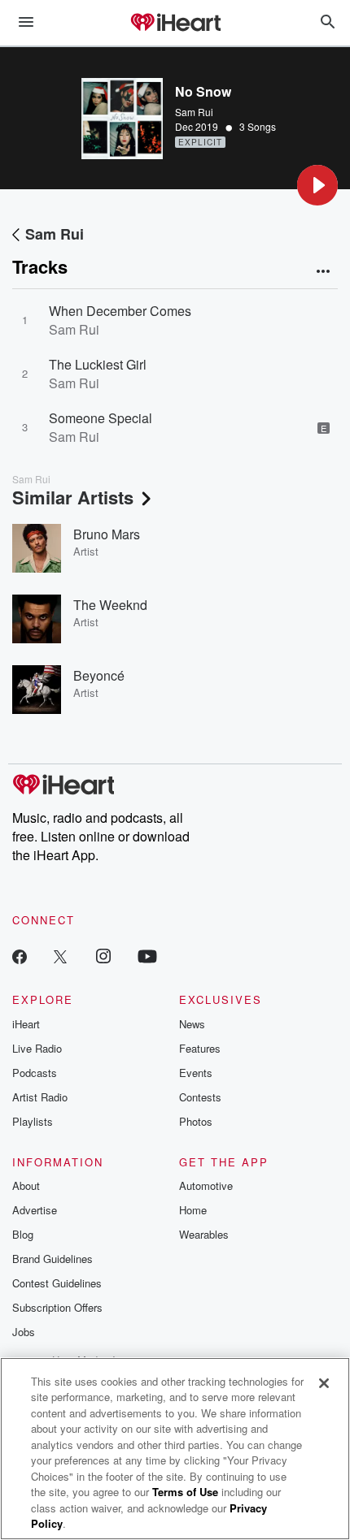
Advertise (34, 1210)
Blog (22, 1234)
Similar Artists (72, 497)
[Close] (324, 1383)
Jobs (23, 1331)
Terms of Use (185, 1491)
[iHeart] (175, 23)
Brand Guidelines (52, 1258)
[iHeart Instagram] (103, 955)
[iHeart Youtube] (147, 955)
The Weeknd (110, 604)
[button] (317, 185)
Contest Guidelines (57, 1283)
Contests (200, 1097)
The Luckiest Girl (98, 364)
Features (200, 1048)
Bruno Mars (106, 534)
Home (193, 1210)
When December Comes (120, 310)
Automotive (206, 1185)
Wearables (204, 1234)
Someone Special (100, 418)
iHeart (26, 1024)
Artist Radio (40, 1097)
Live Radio (37, 1048)
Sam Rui (194, 112)
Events (195, 1072)
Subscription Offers (57, 1307)
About (26, 1185)
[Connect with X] (60, 955)
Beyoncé (99, 675)
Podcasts (34, 1072)
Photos (195, 1121)
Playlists (32, 1121)
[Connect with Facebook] (19, 955)
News (192, 1024)
